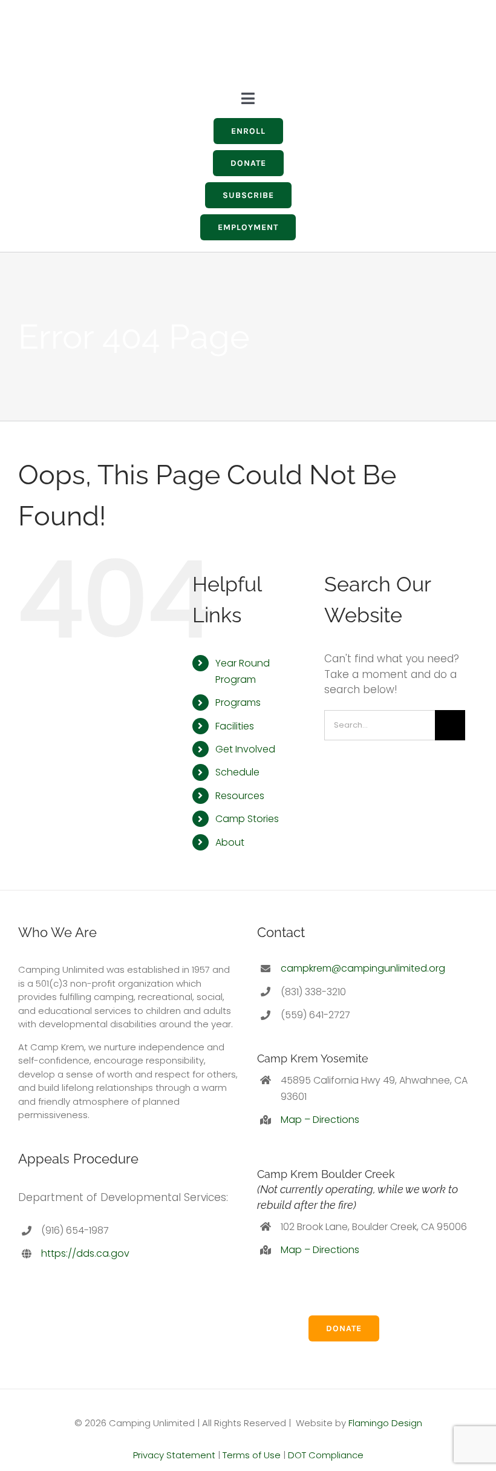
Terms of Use (252, 1455)
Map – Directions (320, 1120)
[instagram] (306, 41)
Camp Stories (247, 819)
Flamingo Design (385, 1423)
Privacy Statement (174, 1455)
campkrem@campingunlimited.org (363, 968)
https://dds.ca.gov (85, 1253)
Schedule (237, 772)
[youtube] (349, 41)
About (229, 842)
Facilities (234, 726)
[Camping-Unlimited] (51, 12)
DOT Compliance (326, 1455)
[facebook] (328, 41)
